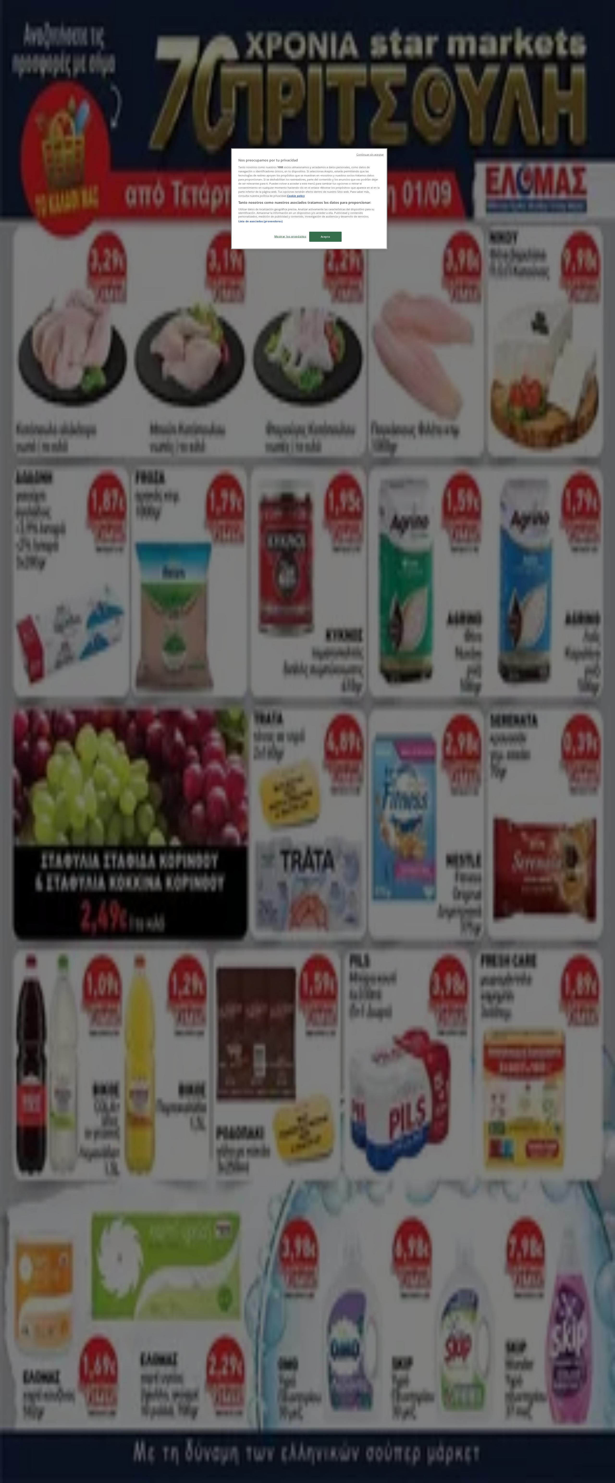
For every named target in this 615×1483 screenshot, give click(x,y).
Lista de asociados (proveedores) (260, 221)
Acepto (325, 236)
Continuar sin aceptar (370, 154)
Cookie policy (296, 196)
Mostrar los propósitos (290, 236)
